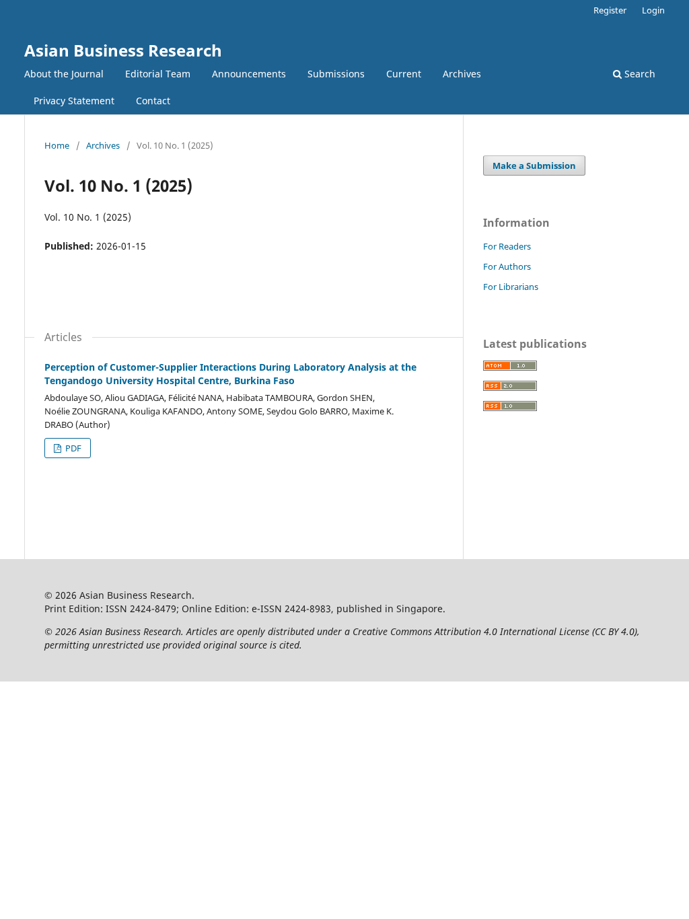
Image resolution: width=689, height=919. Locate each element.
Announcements (249, 73)
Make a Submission (534, 165)
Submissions (336, 73)
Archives (462, 73)
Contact (153, 100)
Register (609, 10)
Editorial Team (157, 73)
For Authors (507, 266)
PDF (72, 448)
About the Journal (64, 73)
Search (638, 73)
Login (653, 10)
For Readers (507, 246)
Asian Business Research (123, 50)
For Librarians (510, 287)
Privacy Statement (74, 100)
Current (403, 73)
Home (56, 145)
